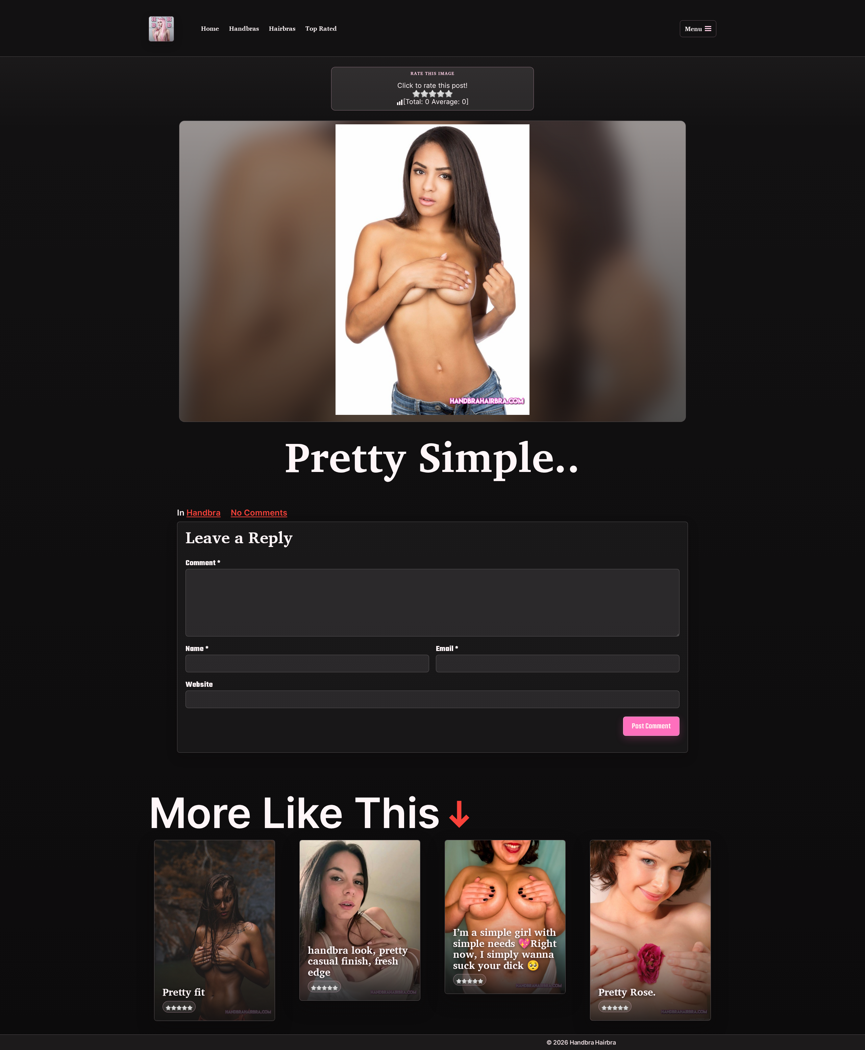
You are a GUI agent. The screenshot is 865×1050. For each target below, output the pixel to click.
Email (447, 649)
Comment (203, 563)
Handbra (204, 513)
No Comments (259, 513)
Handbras (244, 28)
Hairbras (282, 28)
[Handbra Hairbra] (161, 29)
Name (197, 649)
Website (199, 684)
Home (210, 28)
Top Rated (321, 28)
